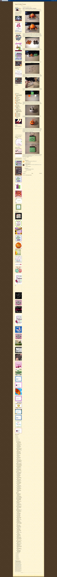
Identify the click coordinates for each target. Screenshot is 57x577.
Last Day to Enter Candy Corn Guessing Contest (19, 464)
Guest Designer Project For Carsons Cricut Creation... (18, 527)
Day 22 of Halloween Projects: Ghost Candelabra (18, 476)
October (17, 440)
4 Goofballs (17, 98)
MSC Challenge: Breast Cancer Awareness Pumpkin (18, 518)
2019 (16, 435)
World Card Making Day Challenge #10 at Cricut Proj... (19, 544)
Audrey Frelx (27, 163)
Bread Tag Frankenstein (18, 501)
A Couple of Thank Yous (19, 465)
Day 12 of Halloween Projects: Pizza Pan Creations (18, 500)
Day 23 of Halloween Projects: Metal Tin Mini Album (18, 473)
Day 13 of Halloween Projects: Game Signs (18, 496)
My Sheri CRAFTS (18, 113)
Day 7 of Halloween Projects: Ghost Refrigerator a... (18, 516)
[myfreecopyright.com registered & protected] (18, 561)
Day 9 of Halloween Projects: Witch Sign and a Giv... (18, 511)
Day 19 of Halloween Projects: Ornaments (18, 482)
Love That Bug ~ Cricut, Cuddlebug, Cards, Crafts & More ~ (19, 111)
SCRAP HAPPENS (18, 115)
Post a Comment (25, 171)
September (17, 552)
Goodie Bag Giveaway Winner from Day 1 (18, 537)
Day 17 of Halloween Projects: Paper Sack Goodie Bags (18, 486)
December (17, 438)
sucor (26, 160)
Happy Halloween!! (18, 441)
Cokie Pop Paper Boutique (18, 100)
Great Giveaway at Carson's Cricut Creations (18, 456)
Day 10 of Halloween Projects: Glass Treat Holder (18, 507)
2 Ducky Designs (18, 97)
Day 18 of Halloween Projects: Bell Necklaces (18, 484)
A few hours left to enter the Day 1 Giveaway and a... (18, 539)
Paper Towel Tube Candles (19, 497)
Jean (20, 8)
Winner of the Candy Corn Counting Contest (19, 460)
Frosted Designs (17, 108)
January (17, 559)
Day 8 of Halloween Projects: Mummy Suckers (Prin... (18, 514)
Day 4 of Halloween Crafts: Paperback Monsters (18, 535)
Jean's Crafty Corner (20, 4)
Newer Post (24, 173)
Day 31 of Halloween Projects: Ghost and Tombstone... (18, 443)
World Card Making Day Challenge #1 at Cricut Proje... (19, 547)
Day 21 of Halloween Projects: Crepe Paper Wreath (18, 478)
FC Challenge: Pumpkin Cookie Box (18, 520)
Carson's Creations (18, 99)
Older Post (40, 173)
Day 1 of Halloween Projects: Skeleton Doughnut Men (18, 551)
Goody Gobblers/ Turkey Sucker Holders (19, 445)
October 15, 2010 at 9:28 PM (28, 166)
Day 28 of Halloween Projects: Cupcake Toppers (18, 454)
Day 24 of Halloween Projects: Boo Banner (18, 470)
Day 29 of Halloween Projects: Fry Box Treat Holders (19, 450)
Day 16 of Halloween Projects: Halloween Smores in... (18, 488)
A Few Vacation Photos (18, 468)
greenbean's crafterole (18, 109)
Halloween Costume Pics (18, 463)
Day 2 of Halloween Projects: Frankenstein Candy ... (19, 549)
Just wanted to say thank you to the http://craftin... (18, 533)
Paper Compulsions (18, 114)
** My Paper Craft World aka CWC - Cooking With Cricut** (19, 95)
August (17, 553)
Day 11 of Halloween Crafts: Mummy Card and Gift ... (18, 504)
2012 (16, 436)
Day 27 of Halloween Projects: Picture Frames (18, 458)
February (17, 558)
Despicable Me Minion (18, 498)
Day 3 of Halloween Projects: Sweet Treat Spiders (18, 542)
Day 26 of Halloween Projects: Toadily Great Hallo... (19, 462)
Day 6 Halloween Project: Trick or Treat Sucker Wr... (19, 523)
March (17, 557)
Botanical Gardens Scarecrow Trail (18, 525)
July (16, 554)
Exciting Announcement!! (19, 448)
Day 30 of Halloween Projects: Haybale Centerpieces (18, 447)
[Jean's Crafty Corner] (18, 29)
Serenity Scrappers (18, 116)
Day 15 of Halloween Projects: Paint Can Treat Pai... (18, 491)
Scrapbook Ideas (17, 211)
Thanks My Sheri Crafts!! (19, 509)
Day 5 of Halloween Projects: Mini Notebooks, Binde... (18, 529)
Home (32, 173)
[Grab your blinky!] (18, 209)
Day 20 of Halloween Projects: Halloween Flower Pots (18, 480)
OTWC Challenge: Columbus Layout (18, 521)
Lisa (26, 168)
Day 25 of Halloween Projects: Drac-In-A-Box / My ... (18, 467)
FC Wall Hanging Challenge (18, 502)
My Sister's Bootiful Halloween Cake (18, 451)
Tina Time (17, 117)
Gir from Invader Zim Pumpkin (18, 531)
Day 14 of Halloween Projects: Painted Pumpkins (18, 494)
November (17, 439)
